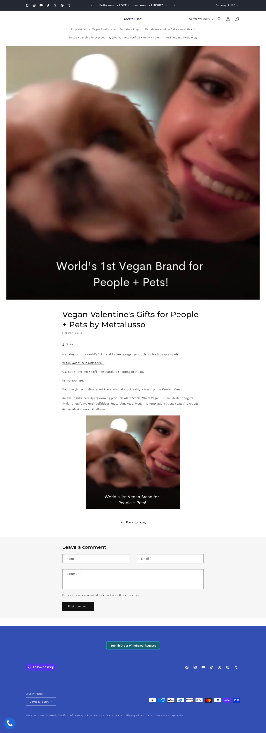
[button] (92, 29)
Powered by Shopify (56, 715)
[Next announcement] (174, 5)
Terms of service (114, 715)
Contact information (156, 715)
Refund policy (77, 715)
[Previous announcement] (91, 5)
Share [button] (69, 344)
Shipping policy (134, 715)
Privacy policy (94, 715)
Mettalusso (40, 715)
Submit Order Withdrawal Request (133, 645)
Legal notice (177, 715)
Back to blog (136, 522)
